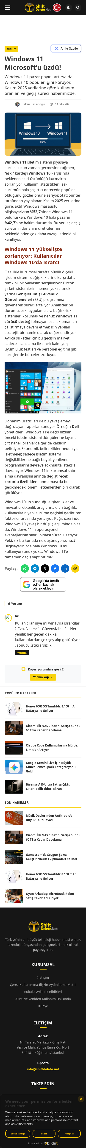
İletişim (43, 977)
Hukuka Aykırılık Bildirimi (43, 992)
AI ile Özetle (69, 48)
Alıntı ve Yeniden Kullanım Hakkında (43, 999)
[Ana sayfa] (43, 7)
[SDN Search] (78, 7)
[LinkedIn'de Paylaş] (65, 568)
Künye (43, 1006)
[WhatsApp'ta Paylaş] (25, 568)
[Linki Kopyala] (75, 568)
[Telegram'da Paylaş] (35, 568)
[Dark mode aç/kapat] (68, 7)
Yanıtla (22, 653)
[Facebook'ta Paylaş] (55, 568)
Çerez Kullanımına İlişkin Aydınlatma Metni (43, 984)
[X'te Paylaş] (45, 568)
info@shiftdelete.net (43, 1069)
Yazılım (11, 49)
